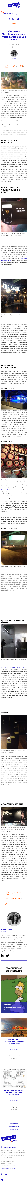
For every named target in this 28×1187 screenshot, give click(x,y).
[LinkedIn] (13, 19)
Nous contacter (14, 1129)
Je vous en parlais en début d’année (14, 667)
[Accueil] (14, 3)
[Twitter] (18, 19)
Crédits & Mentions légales (8, 1168)
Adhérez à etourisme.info (10, 15)
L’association (14, 1123)
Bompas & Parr (6, 490)
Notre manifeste (14, 1126)
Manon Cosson (6, 930)
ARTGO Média (11, 1165)
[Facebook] (9, 19)
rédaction (11, 1154)
